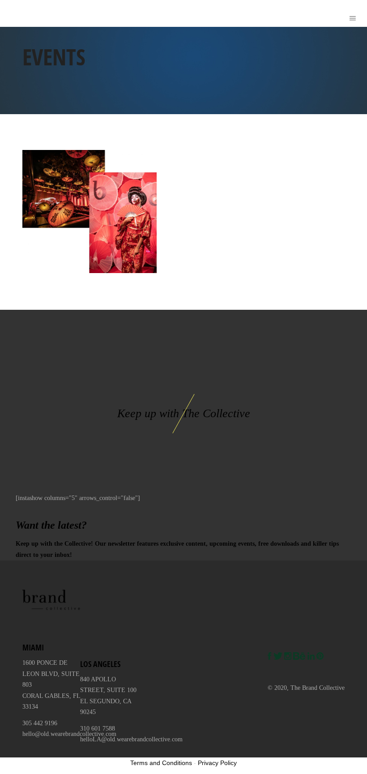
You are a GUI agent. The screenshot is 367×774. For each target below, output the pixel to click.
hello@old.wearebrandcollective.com (69, 734)
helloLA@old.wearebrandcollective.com (131, 739)
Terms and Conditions (161, 762)
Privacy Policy (217, 762)
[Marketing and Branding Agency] (22, 13)
